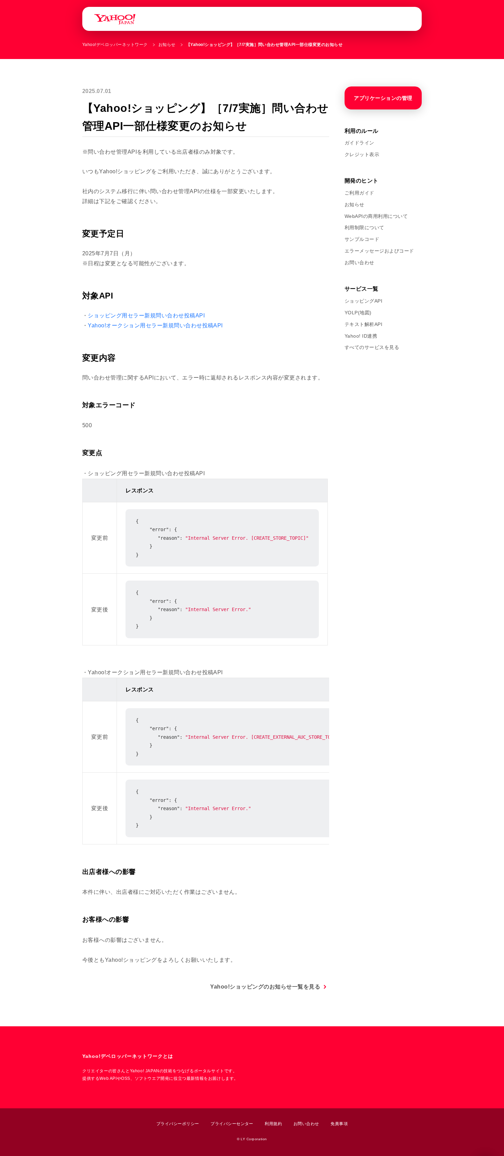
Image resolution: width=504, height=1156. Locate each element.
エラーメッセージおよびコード (379, 251)
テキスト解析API (363, 324)
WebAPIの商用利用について (376, 216)
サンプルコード (362, 239)
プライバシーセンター (232, 1123)
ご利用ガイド (359, 193)
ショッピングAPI (363, 301)
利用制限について (364, 227)
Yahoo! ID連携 (361, 336)
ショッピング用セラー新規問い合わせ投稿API (146, 315)
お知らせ (167, 44)
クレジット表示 (362, 154)
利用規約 (273, 1123)
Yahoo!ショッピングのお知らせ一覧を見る (265, 987)
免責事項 (339, 1123)
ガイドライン (359, 142)
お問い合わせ (359, 262)
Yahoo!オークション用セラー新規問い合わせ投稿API (155, 325)
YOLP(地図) (358, 312)
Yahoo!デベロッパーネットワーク (115, 44)
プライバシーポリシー (177, 1123)
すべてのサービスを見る (372, 347)
